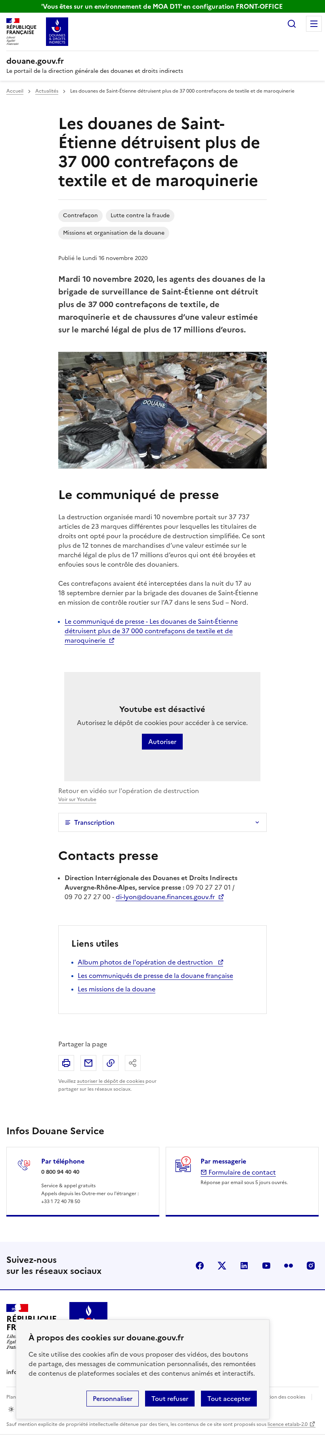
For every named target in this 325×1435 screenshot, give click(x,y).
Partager (133, 1063)
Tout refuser (169, 1398)
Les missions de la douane (116, 989)
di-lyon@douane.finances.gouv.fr (165, 897)
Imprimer (66, 1063)
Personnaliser (112, 1398)
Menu (314, 24)
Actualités (46, 91)
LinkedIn (244, 1266)
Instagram (311, 1266)
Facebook (200, 1266)
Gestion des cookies (282, 1397)
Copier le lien (111, 1063)
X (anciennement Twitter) (222, 1266)
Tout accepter (228, 1398)
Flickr (288, 1266)
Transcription (94, 822)
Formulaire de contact (241, 1172)
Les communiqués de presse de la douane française (155, 975)
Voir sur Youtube (77, 799)
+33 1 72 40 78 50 (60, 1201)
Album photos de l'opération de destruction (146, 962)
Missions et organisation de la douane (113, 233)
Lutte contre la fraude (140, 215)
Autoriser (162, 741)
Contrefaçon (80, 215)
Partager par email (88, 1063)
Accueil (14, 91)
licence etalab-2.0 (288, 1424)
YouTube (266, 1266)
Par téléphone (62, 1161)
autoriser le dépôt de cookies (110, 1081)
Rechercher (292, 24)
